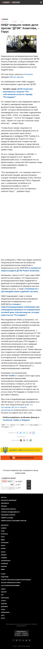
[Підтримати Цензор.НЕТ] (21, 457)
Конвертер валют (9, 478)
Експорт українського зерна (11, 582)
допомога (4, 606)
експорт (4, 592)
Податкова (4, 577)
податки (4, 603)
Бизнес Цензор (17, 77)
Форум (3, 548)
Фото (2, 537)
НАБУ (5, 425)
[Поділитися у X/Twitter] (21, 432)
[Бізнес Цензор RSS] (29, 640)
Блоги (3, 545)
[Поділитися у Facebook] (17, 432)
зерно (3, 609)
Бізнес (3, 552)
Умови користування (8, 509)
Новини (5, 19)
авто (2, 615)
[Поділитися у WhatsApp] (27, 432)
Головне (4, 558)
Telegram (25, 420)
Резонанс (4, 534)
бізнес (3, 589)
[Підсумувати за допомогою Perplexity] (27, 440)
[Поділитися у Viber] (30, 432)
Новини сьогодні (7, 518)
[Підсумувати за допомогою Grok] (30, 440)
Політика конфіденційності (10, 512)
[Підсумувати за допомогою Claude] (24, 440)
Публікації (4, 563)
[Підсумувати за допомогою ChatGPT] (21, 440)
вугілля (15, 425)
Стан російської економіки (10, 585)
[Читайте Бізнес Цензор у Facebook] (13, 640)
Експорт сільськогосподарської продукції (16, 579)
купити (10, 481)
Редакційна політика (8, 515)
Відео (3, 539)
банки (3, 574)
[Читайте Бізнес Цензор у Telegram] (20, 640)
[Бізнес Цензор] (11, 3)
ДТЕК (24, 425)
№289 (11, 376)
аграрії (3, 600)
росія (3, 618)
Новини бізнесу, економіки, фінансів (13, 520)
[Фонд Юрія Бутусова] (21, 449)
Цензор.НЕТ (5, 525)
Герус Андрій (35, 425)
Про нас (4, 497)
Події (2, 531)
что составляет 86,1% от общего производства (17, 407)
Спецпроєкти (5, 560)
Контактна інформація (8, 500)
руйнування (5, 612)
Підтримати (5, 503)
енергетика (5, 598)
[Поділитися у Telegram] (24, 432)
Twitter (16, 420)
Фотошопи (4, 542)
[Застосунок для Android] (23, 640)
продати (4, 481)
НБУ (2, 595)
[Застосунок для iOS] (26, 640)
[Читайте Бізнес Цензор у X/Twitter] (17, 640)
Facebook (28, 74)
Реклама (4, 506)
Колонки (4, 566)
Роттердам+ (7, 427)
